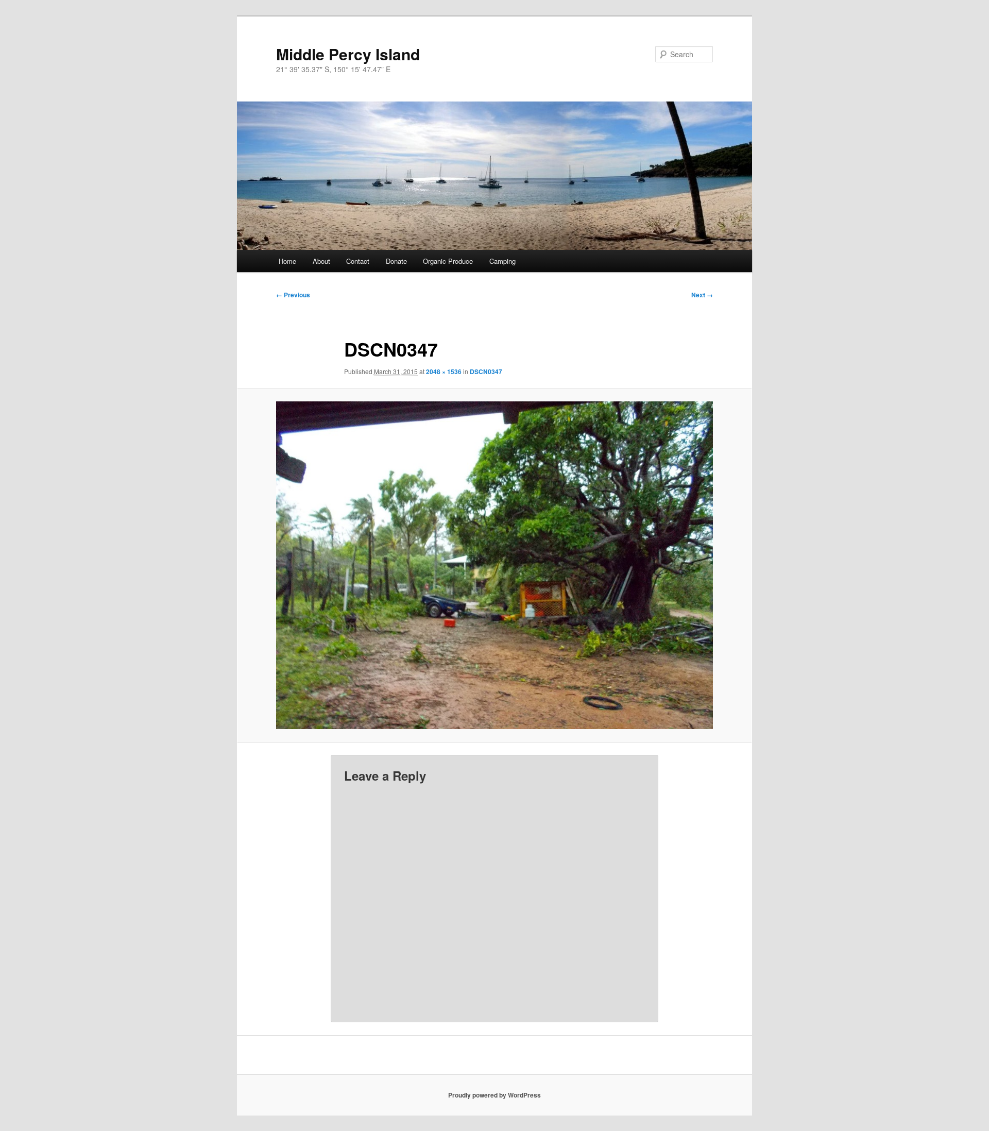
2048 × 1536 (444, 371)
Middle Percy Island (348, 54)
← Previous (293, 294)
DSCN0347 (486, 371)
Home (287, 261)
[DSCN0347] (494, 565)
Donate (396, 261)
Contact (357, 261)
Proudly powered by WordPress (494, 1095)
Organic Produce (448, 261)
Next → (702, 294)
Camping (502, 261)
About (321, 261)
